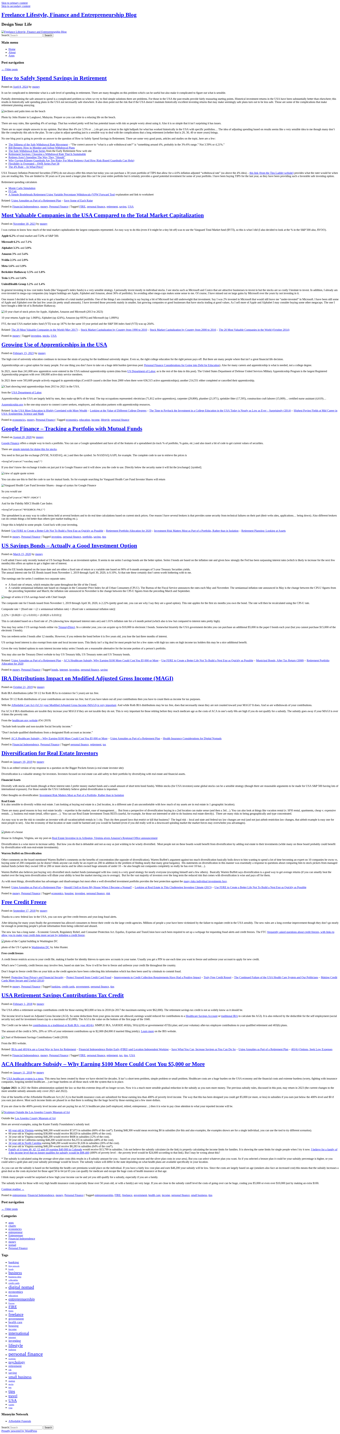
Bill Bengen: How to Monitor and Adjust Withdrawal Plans (41, 147)
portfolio (87, 536)
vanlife (11, 1405)
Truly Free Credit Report (217, 977)
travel (12, 1396)
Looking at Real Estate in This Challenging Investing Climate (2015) (173, 887)
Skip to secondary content (15, 6)
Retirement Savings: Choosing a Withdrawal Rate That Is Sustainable (47, 154)
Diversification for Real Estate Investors (49, 753)
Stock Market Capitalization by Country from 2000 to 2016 (183, 329)
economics (72, 419)
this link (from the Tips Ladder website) (272, 172)
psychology (16, 1362)
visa (10, 1407)
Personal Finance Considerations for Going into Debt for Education (181, 365)
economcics (19, 419)
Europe (11, 1303)
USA (131, 206)
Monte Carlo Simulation (21, 188)
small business (199, 1195)
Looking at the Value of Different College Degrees (118, 410)
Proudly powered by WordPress (19, 1430)
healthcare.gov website (25, 720)
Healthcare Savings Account (201, 1016)
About (12, 52)
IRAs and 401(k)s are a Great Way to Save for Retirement (43, 1049)
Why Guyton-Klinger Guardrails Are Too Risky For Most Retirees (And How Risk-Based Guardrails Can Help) (71, 160)
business (15, 1273)
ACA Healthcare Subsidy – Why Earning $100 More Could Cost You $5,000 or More (59, 738)
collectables (13, 1280)
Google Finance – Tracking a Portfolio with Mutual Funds (71, 428)
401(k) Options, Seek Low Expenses (311, 1049)
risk (108, 893)
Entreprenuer (15, 1235)
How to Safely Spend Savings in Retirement (54, 78)
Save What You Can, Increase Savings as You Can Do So (203, 1049)
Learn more (147, 1031)
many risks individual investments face (205, 881)
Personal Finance (58, 206)
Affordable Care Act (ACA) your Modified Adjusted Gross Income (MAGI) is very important (63, 705)
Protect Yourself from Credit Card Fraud (88, 977)
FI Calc (12, 191)
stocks (45, 335)
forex (10, 1310)
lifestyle (105, 419)
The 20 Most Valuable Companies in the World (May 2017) (44, 329)
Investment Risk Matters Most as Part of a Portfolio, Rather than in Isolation (196, 530)
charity (12, 1225)
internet (64, 669)
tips (104, 536)
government (82, 986)
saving (122, 206)
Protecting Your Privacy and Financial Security (37, 977)
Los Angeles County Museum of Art (35, 1118)
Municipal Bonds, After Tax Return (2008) (280, 660)
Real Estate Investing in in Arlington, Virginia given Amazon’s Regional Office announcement (104, 838)
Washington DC (41, 947)
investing (36, 335)
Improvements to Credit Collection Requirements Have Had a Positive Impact (157, 977)
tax (104, 744)
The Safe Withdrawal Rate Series (27, 150)
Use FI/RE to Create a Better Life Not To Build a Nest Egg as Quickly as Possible (57, 530)
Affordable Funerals (19, 1421)
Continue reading (12, 1189)
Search (5, 35)
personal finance (96, 206)
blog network (13, 1266)
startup (11, 1381)
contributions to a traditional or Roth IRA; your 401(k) (63, 1025)
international (18, 1333)
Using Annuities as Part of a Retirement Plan (36, 200)
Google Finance (10, 443)
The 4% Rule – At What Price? (25, 166)
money (36, 86)
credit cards (68, 986)
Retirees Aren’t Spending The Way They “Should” (36, 157)
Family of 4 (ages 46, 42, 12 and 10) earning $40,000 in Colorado (45, 1149)
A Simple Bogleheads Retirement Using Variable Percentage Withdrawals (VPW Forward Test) (61, 194)
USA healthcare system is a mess (25, 1078)
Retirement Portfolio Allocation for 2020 (128, 530)
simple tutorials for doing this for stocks (35, 449)
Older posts (9, 69)
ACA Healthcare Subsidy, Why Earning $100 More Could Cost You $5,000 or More (111, 660)
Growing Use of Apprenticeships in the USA (54, 344)
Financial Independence (25, 206)
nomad (12, 1244)
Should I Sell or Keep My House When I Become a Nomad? (98, 887)
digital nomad (21, 1287)
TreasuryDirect (66, 627)
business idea (14, 1276)
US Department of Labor (141, 371)
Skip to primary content (14, 2)
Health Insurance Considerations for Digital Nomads (192, 738)
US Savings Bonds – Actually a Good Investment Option (69, 545)
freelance (127, 1195)
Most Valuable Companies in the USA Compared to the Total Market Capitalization (102, 215)
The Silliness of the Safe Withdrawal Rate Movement (38, 144)
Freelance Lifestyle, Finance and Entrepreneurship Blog (69, 15)
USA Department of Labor (26, 392)
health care (154, 1195)
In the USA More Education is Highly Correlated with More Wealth (49, 410)
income (95, 419)
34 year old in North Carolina (24, 1143)
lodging (12, 1349)
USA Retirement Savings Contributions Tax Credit (62, 995)
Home (11, 49)
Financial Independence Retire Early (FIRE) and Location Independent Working (124, 1049)
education (84, 419)
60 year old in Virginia (21, 1130)
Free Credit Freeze (23, 902)
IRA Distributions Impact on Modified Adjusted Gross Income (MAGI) (87, 678)
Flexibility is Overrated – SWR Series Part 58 (33, 163)
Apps (11, 55)
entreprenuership (104, 1195)
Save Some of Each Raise (78, 200)
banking (55, 986)
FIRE (82, 206)
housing (69, 893)
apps (11, 1222)
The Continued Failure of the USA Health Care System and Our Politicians (276, 977)
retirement (112, 206)
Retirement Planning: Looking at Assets (263, 530)
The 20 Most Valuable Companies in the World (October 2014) (254, 329)
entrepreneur (19, 1195)
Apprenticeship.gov (12, 404)
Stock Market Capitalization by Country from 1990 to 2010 (114, 329)
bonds (54, 669)
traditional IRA (229, 1016)
